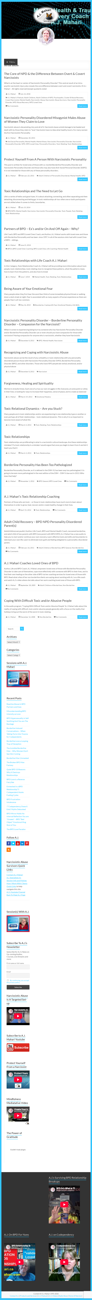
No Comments (13, 106)
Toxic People (66, 211)
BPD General (44, 481)
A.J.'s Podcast (42, 1296)
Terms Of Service (75, 1296)
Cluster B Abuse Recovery (73, 98)
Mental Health (25, 100)
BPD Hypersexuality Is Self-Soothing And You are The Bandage (18, 721)
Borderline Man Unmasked (18, 758)
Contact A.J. (14, 1296)
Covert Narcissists (12, 100)
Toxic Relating (61, 144)
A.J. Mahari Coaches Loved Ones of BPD (31, 563)
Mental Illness (41, 141)
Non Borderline (78, 548)
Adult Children (29, 98)
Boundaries (39, 305)
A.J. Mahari (12, 94)
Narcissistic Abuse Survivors (56, 100)
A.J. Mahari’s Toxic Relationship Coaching (32, 496)
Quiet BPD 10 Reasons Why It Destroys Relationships (16, 772)
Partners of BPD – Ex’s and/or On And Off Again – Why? (41, 229)
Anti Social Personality (16, 141)
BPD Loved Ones (40, 249)
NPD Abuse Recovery (21, 102)
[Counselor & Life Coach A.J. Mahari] (46, 5)
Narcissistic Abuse (38, 100)
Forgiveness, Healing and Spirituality (28, 383)
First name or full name (15, 963)
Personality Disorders (47, 144)
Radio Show (63, 1296)
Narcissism (31, 211)
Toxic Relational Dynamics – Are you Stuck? (33, 408)
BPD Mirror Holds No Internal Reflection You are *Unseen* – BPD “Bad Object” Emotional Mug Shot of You (18, 819)
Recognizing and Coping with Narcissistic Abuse (36, 352)
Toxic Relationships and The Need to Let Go (33, 191)
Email (9, 972)
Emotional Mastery (65, 305)
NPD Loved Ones (35, 102)
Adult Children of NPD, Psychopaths (49, 98)
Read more (83, 106)
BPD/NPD (11, 211)
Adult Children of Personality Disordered (54, 176)
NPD (23, 144)
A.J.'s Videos (53, 1296)
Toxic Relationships (75, 144)
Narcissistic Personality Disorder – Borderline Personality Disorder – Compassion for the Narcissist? (43, 322)
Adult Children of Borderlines (50, 548)
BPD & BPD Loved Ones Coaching (20, 249)
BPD (40, 341)
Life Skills (75, 305)
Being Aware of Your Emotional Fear (28, 288)
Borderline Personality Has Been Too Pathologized (38, 465)
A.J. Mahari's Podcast (15, 98)
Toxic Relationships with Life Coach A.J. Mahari (35, 260)
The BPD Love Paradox (16, 829)
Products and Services (28, 1296)
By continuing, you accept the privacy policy (18, 981)
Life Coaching (52, 249)
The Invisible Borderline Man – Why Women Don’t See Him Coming (17, 751)
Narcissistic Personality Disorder (59, 141)
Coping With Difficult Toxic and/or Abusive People (38, 600)
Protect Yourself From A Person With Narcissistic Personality (45, 159)
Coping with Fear (50, 305)
